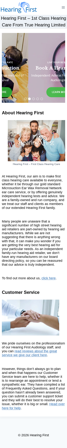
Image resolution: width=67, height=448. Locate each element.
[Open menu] (63, 7)
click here (49, 278)
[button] (33, 68)
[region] (33, 68)
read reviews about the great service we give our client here (29, 353)
